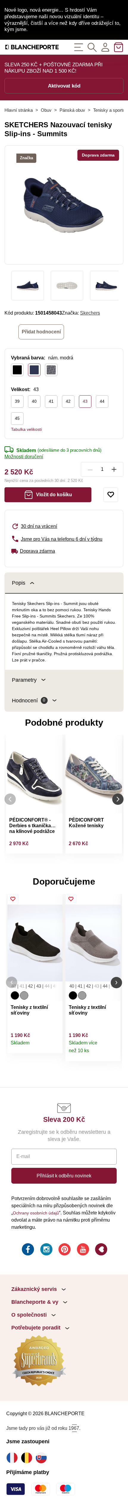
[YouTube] (82, 1250)
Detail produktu (55, 1046)
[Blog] (100, 1250)
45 (17, 418)
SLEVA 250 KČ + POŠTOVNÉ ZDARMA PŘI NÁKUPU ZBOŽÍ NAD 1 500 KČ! (53, 68)
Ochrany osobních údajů (36, 1213)
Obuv (46, 110)
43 (85, 401)
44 (102, 401)
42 (68, 401)
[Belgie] (28, 1458)
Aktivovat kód (64, 86)
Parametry (24, 680)
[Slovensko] (42, 1458)
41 (51, 401)
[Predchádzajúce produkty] (10, 799)
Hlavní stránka (18, 110)
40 (34, 401)
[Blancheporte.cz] (32, 47)
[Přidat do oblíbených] (110, 494)
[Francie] (13, 1458)
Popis (18, 583)
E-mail (23, 1156)
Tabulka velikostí (26, 429)
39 (17, 401)
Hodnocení (28, 700)
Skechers (90, 312)
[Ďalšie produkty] (118, 799)
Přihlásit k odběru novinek (64, 1175)
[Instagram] (46, 1250)
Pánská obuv (72, 110)
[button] (11, 982)
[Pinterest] (64, 1250)
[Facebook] (27, 1250)
